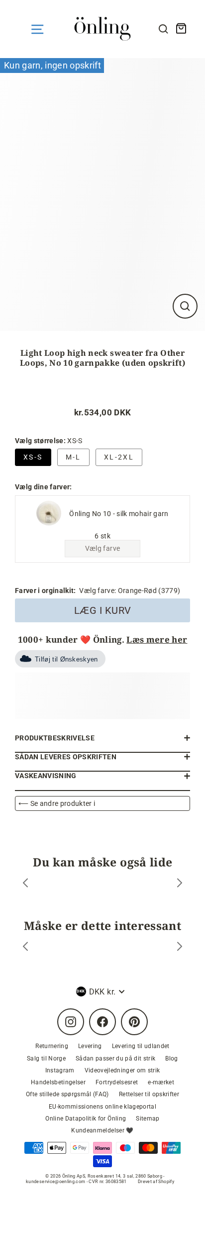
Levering (90, 1046)
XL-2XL (119, 457)
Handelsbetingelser (58, 1082)
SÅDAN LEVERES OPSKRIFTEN (65, 757)
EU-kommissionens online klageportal (102, 1106)
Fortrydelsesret (117, 1082)
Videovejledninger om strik (122, 1070)
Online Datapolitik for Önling (85, 1118)
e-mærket (161, 1082)
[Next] (179, 884)
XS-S (33, 457)
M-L (73, 457)
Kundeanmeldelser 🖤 (102, 1130)
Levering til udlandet (141, 1046)
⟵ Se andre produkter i (56, 803)
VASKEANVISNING (46, 776)
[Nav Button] (37, 29)
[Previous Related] (25, 947)
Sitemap (147, 1118)
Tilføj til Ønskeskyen (66, 659)
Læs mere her (156, 639)
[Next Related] (179, 947)
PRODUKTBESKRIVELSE (55, 738)
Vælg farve (102, 548)
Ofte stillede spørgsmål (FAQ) (67, 1094)
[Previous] (25, 884)
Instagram (60, 1070)
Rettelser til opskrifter (149, 1094)
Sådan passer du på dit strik (116, 1058)
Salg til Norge (46, 1058)
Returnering (51, 1046)
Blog (171, 1058)
